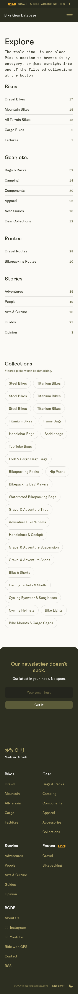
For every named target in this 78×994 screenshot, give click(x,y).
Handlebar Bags (21, 434)
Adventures (14, 856)
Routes (13, 238)
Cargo (9, 813)
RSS (8, 966)
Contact (11, 956)
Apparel (48, 813)
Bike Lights (54, 610)
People (10, 865)
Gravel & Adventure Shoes (29, 560)
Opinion (11, 894)
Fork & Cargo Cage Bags (28, 459)
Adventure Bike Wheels (27, 522)
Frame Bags (52, 421)
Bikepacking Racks (24, 471)
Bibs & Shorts (19, 572)
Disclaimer (58, 985)
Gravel (10, 784)
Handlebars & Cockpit (26, 534)
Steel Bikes (18, 383)
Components (52, 803)
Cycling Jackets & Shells (28, 585)
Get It (39, 705)
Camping (49, 793)
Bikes (11, 86)
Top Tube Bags (20, 446)
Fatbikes (11, 822)
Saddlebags (54, 434)
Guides (10, 884)
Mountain (12, 793)
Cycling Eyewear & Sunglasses (33, 597)
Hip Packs (57, 471)
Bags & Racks (53, 784)
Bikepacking (52, 865)
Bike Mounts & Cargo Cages (31, 623)
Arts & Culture (16, 875)
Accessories (52, 822)
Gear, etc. (16, 157)
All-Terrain (13, 803)
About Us (12, 918)
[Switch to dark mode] (70, 985)
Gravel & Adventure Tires (28, 509)
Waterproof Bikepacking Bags (32, 497)
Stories (14, 279)
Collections (51, 832)
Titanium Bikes (49, 383)
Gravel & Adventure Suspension (34, 547)
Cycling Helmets (21, 610)
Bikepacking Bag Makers (28, 484)
